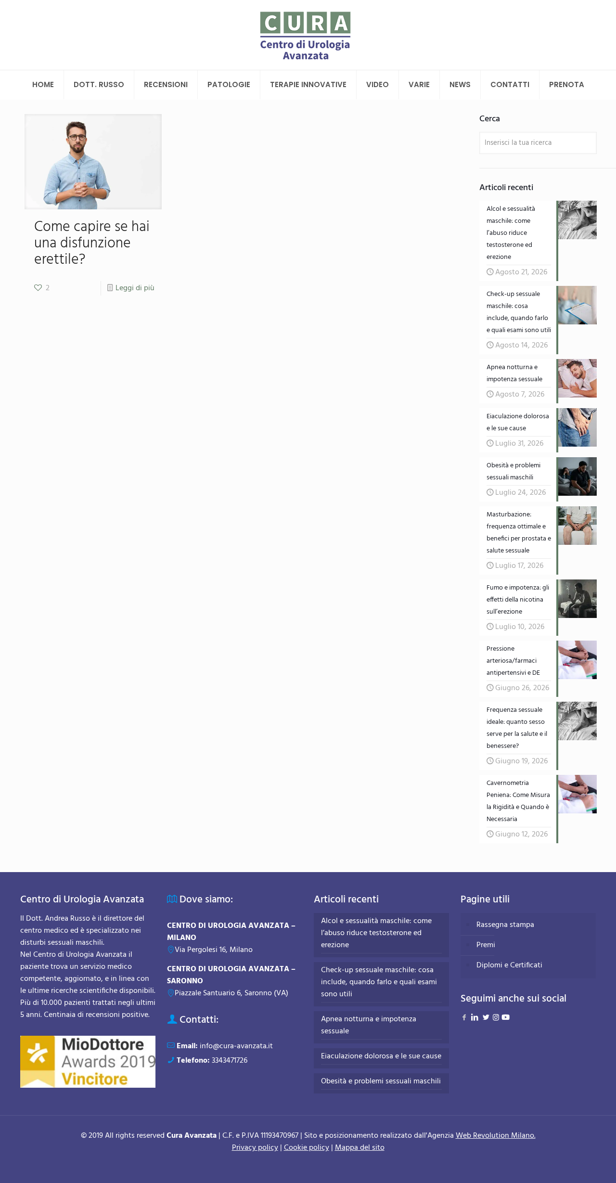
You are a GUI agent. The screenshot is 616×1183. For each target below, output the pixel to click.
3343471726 (229, 1060)
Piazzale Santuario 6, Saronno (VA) (231, 993)
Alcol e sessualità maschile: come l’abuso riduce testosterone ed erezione (376, 933)
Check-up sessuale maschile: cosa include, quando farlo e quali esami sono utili (379, 982)
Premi (485, 945)
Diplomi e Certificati (509, 965)
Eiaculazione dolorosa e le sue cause (381, 1057)
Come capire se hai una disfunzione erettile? (92, 243)
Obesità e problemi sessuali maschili (381, 1082)
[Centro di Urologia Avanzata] (308, 35)
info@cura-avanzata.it (236, 1046)
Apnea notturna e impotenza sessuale (368, 1026)
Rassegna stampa (505, 925)
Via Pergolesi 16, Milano (214, 950)
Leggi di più (135, 288)
